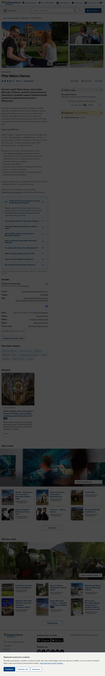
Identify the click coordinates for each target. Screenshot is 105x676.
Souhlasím (9, 669)
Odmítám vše (23, 669)
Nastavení (36, 669)
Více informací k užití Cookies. (51, 663)
